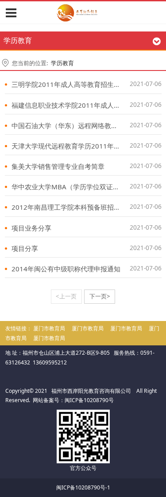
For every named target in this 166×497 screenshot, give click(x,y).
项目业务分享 (31, 227)
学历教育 (62, 63)
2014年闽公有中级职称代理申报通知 (66, 268)
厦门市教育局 (49, 328)
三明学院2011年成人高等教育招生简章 (69, 84)
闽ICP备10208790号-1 (83, 487)
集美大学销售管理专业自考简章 (58, 166)
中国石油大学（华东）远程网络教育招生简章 (78, 125)
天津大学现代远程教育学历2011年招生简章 (76, 145)
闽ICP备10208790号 (89, 400)
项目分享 (25, 248)
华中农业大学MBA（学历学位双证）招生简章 (79, 186)
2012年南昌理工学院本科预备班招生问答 (73, 207)
